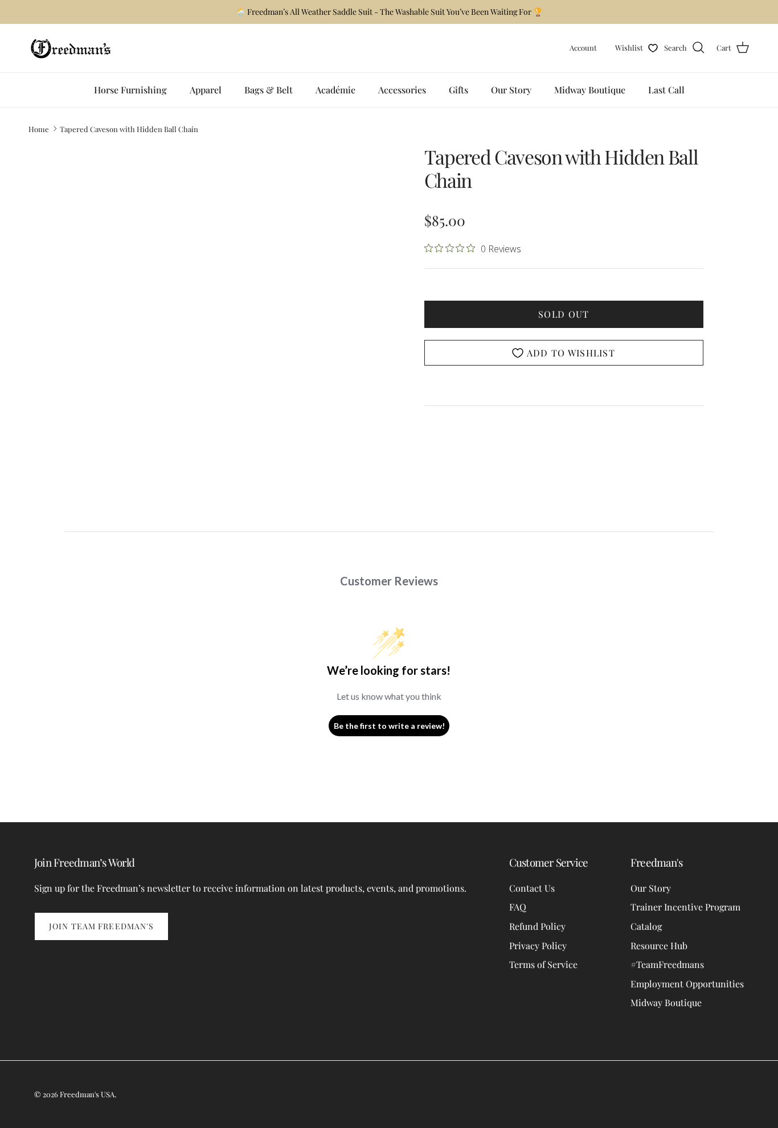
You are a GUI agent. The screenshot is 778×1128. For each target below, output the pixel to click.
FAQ (517, 907)
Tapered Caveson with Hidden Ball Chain (129, 128)
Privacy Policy (538, 945)
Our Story (511, 90)
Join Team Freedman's (101, 926)
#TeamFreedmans (667, 964)
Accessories (402, 90)
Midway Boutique (589, 90)
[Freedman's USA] (71, 48)
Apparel (206, 90)
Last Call (666, 90)
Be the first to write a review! (389, 726)
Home (38, 128)
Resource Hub (658, 945)
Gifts (458, 90)
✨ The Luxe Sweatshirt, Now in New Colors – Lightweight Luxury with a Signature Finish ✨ (389, 16)
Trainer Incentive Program (685, 907)
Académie (335, 90)
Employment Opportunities (687, 984)
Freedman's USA (87, 1094)
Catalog (646, 926)
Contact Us (532, 888)
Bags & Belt (268, 90)
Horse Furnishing (130, 90)
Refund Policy (537, 926)
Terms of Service (543, 964)
